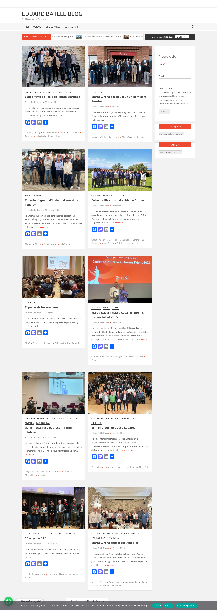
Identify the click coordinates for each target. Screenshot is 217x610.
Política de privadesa (186, 605)
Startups (67, 533)
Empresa (126, 418)
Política (123, 195)
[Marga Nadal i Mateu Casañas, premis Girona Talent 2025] (139, 36)
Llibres (133, 467)
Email (162, 76)
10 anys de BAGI (36, 538)
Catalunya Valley (32, 132)
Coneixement (97, 418)
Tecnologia (72, 418)
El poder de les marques (121, 36)
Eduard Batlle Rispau (33, 102)
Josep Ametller (131, 582)
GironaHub (74, 132)
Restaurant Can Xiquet (110, 585)
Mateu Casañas (136, 356)
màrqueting (75, 343)
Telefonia (29, 423)
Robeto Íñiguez (50, 244)
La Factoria (41, 136)
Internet (41, 418)
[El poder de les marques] (105, 36)
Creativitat (96, 467)
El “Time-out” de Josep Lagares (113, 427)
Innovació (39, 92)
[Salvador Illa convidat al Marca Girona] (58, 36)
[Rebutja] (213, 605)
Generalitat (125, 239)
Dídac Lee (37, 343)
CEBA (27, 343)
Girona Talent (106, 356)
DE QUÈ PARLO (53, 26)
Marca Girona (64, 92)
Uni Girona (65, 244)
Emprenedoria (113, 418)
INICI (26, 26)
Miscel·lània (97, 92)
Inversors (72, 574)
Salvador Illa (132, 243)
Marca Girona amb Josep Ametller (114, 542)
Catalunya (96, 195)
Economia (108, 533)
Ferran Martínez (50, 132)
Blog (27, 471)
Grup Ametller (115, 582)
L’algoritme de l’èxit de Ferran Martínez (52, 96)
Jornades (50, 92)
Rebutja (168, 605)
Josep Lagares (121, 467)
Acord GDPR (166, 88)
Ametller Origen (98, 582)
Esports (28, 195)
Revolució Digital (56, 418)
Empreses (52, 574)
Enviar (164, 111)
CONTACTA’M (71, 26)
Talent (115, 308)
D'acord (157, 605)
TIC (74, 533)
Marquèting (31, 303)
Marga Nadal (121, 356)
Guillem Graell (61, 343)
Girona (28, 92)
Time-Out (143, 467)
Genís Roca (56, 471)
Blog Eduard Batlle (39, 471)
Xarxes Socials (43, 423)
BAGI (27, 574)
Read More (43, 227)
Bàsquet (28, 244)
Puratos (140, 137)
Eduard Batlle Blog (52, 13)
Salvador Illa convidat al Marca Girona (80, 36)
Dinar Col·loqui (110, 239)
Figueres (48, 343)
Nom (162, 63)
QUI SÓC (37, 26)
